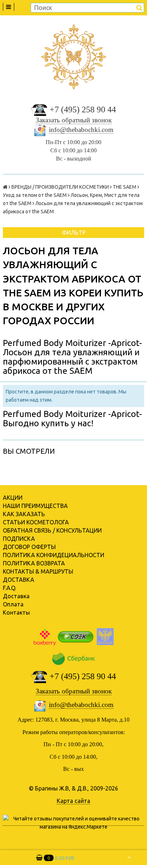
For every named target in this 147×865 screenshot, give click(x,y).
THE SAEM (124, 187)
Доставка (16, 596)
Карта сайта (73, 801)
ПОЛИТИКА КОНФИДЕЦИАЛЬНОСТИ (53, 555)
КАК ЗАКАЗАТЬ (24, 514)
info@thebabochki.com (81, 129)
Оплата (13, 604)
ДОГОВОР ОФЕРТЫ (29, 547)
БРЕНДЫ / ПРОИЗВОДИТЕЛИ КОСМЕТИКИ (60, 187)
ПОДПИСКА (19, 538)
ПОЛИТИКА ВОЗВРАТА (34, 563)
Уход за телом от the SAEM (35, 195)
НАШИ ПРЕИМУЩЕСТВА (35, 506)
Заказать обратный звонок (74, 120)
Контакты (16, 612)
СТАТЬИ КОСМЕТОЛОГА (36, 522)
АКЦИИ (12, 497)
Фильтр (74, 232)
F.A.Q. (9, 588)
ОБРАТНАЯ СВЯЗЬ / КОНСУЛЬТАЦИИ (52, 530)
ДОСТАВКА (18, 579)
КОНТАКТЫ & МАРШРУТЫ (38, 571)
